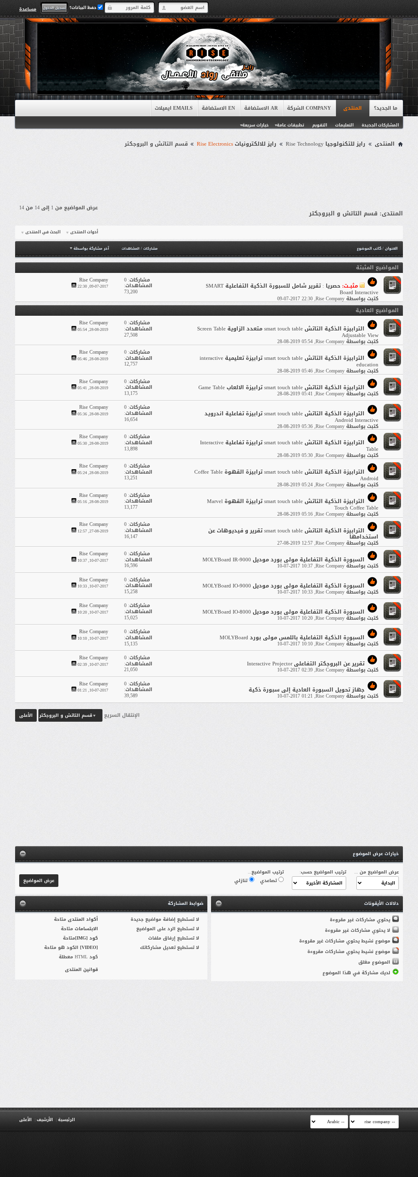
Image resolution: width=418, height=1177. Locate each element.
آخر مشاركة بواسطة (91, 248)
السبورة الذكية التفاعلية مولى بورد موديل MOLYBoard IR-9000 (283, 559)
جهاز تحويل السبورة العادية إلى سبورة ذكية (307, 690)
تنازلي (241, 880)
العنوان (391, 248)
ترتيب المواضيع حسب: (323, 872)
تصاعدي (269, 880)
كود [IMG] (86, 938)
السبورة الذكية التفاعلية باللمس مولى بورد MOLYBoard (292, 637)
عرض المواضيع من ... (376, 872)
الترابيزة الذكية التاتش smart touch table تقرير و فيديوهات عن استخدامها (293, 533)
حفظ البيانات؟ (83, 7)
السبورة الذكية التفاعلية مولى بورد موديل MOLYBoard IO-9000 (283, 586)
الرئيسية (66, 1120)
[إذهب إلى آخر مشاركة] (73, 286)
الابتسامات (86, 928)
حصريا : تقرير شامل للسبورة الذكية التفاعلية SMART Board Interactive (292, 289)
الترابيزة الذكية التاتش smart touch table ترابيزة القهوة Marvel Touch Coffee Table (292, 504)
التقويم (319, 125)
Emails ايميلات (174, 108)
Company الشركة (309, 108)
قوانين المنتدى (81, 969)
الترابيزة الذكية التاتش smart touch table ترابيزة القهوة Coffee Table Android (286, 475)
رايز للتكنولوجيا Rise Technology (325, 144)
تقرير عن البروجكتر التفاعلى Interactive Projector (306, 663)
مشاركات (150, 249)
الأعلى (26, 715)
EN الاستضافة (218, 108)
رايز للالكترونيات (236, 144)
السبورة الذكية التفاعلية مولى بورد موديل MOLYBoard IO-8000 (283, 612)
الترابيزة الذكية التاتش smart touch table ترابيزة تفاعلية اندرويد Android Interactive (291, 416)
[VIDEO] (89, 947)
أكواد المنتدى (83, 919)
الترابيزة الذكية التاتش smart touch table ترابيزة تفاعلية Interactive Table (289, 445)
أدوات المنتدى (84, 232)
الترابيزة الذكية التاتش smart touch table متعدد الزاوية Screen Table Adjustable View (287, 332)
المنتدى (352, 108)
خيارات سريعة (255, 125)
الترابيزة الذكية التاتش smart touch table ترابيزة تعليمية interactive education (289, 361)
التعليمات (344, 125)
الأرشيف (45, 1120)
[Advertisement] (209, 172)
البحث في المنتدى (42, 232)
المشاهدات (131, 249)
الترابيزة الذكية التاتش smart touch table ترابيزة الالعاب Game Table (281, 387)
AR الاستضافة (261, 108)
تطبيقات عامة (290, 125)
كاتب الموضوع (369, 248)
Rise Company (330, 298)
